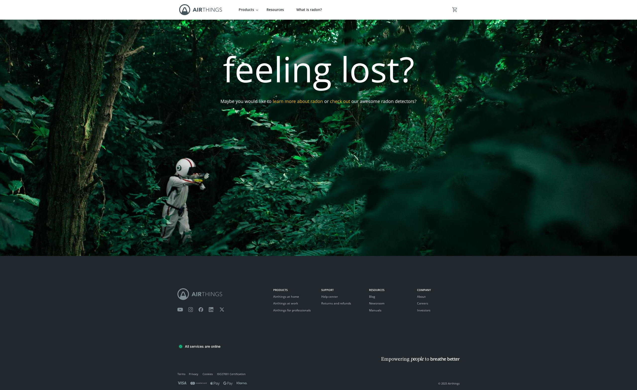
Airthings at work (285, 303)
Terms (181, 374)
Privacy (193, 374)
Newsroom (376, 303)
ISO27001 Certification (231, 374)
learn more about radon (298, 101)
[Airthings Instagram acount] (190, 309)
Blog (372, 296)
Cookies (208, 374)
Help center (329, 296)
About (421, 296)
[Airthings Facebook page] (200, 309)
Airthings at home (286, 296)
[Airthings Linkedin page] (211, 309)
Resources (275, 9)
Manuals (375, 310)
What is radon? (309, 9)
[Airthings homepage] (222, 294)
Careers (422, 303)
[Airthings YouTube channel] (180, 309)
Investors (423, 310)
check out (340, 101)
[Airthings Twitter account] (221, 309)
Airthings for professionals (292, 310)
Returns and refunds (336, 303)
